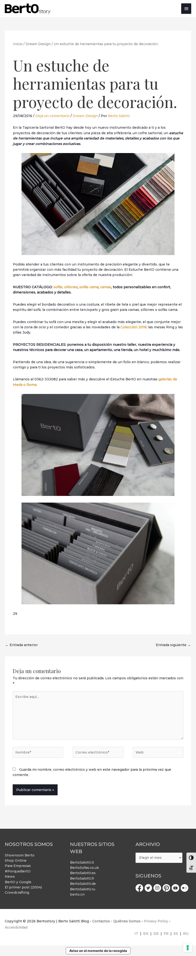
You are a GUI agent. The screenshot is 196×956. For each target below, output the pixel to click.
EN (145, 933)
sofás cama (88, 287)
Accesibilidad (16, 927)
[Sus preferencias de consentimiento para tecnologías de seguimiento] (187, 947)
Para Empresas (18, 866)
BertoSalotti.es (83, 873)
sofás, (58, 287)
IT (136, 933)
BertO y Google (18, 882)
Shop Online (16, 860)
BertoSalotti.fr (82, 878)
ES (176, 933)
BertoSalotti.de (83, 884)
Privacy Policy (156, 921)
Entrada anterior (21, 645)
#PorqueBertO (18, 871)
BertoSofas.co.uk (84, 868)
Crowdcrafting (17, 892)
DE (156, 933)
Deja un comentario (52, 116)
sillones (71, 287)
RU (185, 933)
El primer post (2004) (23, 887)
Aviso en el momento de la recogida (98, 951)
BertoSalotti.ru (82, 889)
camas (105, 287)
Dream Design (85, 116)
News (10, 876)
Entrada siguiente (173, 645)
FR (166, 933)
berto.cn (77, 894)
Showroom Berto (19, 855)
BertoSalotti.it (82, 862)
